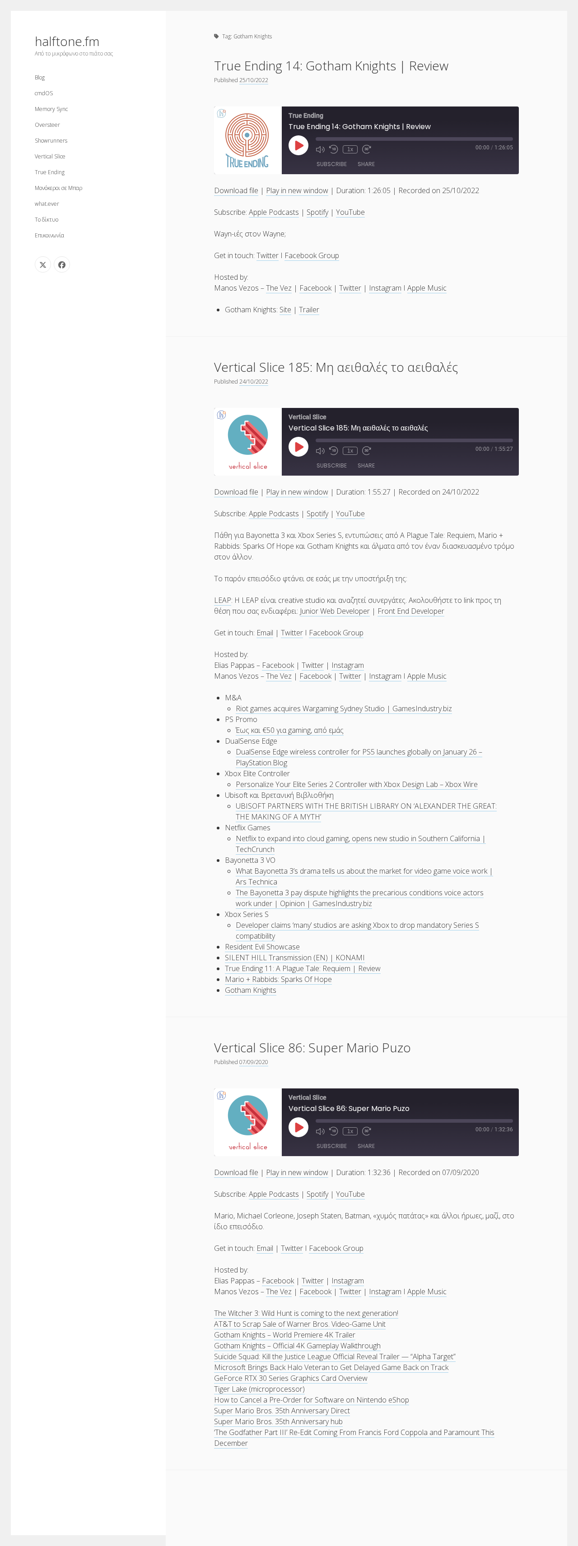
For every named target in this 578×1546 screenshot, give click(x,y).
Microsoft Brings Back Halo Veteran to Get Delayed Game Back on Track (331, 1367)
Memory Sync (51, 109)
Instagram (385, 288)
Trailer (309, 310)
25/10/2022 (253, 80)
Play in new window (297, 190)
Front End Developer (411, 611)
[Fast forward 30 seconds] (366, 149)
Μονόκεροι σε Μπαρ (58, 188)
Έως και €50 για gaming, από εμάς (290, 730)
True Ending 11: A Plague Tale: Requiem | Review (303, 968)
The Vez (279, 288)
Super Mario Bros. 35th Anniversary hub (278, 1421)
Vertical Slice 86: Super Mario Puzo (312, 1047)
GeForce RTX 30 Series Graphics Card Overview (291, 1378)
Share (366, 164)
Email (264, 633)
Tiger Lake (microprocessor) (259, 1389)
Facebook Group (311, 255)
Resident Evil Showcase (262, 947)
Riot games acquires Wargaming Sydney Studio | (314, 708)
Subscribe (332, 164)
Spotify (317, 212)
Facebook (315, 288)
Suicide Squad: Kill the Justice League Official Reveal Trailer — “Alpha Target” (335, 1356)
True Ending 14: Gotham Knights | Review (331, 65)
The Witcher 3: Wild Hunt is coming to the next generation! (306, 1313)
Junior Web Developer (335, 611)
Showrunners (51, 140)
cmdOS (44, 93)
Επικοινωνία (49, 235)
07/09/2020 (253, 1062)
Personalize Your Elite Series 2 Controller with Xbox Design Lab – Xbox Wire (357, 784)
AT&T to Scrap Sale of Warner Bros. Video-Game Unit (300, 1324)
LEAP (222, 600)
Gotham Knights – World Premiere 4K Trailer (284, 1335)
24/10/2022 (253, 381)
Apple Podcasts (274, 212)
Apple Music (427, 288)
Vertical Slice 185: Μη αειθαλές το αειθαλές (336, 366)
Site (285, 310)
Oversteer (47, 125)
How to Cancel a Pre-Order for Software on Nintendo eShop (311, 1400)
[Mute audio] (320, 149)
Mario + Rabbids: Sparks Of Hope (278, 979)
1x (350, 149)
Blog (40, 77)
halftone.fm (67, 41)
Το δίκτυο (46, 219)
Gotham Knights (250, 990)
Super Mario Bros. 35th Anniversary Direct (282, 1411)
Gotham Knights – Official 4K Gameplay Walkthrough (297, 1346)
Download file (236, 190)
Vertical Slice (50, 156)
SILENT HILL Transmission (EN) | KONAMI (295, 958)
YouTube (350, 212)
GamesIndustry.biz (422, 708)
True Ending (50, 172)
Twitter (267, 255)
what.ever (47, 204)
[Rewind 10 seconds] (333, 149)
